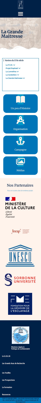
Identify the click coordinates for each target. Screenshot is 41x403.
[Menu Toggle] (20, 13)
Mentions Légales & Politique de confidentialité (20, 348)
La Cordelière (11, 75)
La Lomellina (11, 72)
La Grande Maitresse (14, 78)
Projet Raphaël (12, 68)
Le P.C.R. (9, 65)
